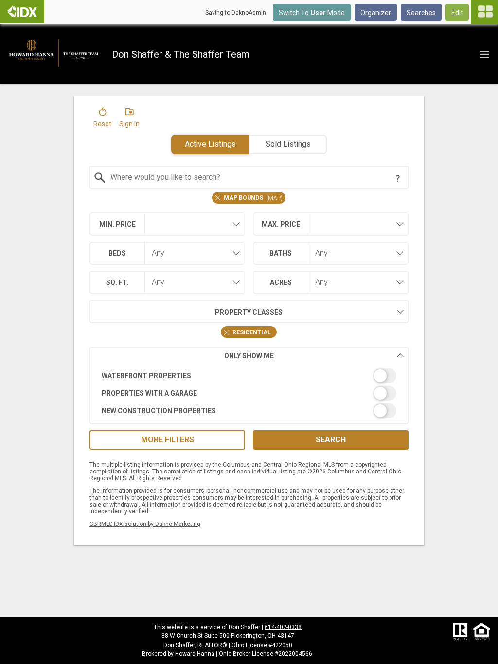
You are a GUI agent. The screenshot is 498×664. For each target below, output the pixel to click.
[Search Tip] (398, 178)
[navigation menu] (484, 12)
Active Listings (210, 144)
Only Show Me (249, 356)
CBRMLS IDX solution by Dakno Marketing (144, 524)
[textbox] (255, 177)
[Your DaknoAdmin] (22, 11)
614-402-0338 (283, 627)
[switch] (249, 375)
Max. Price (281, 224)
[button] (102, 119)
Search (331, 439)
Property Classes (249, 312)
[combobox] (249, 177)
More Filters (167, 439)
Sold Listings (288, 144)
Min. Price (117, 224)
